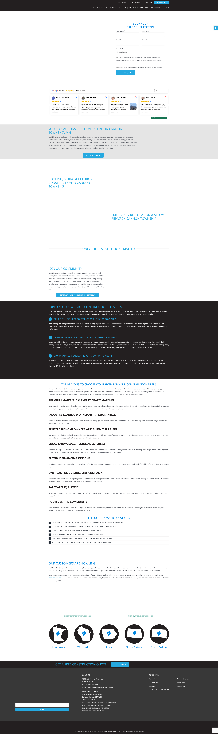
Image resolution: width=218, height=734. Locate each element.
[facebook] (109, 725)
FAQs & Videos (121, 2)
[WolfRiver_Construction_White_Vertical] (42, 688)
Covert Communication (139, 731)
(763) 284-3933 (93, 684)
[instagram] (115, 725)
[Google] (102, 725)
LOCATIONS (148, 2)
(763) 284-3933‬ (135, 2)
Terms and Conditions (111, 731)
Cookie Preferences (121, 731)
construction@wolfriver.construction (100, 687)
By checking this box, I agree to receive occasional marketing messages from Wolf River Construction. (140, 67)
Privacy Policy (104, 731)
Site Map (127, 731)
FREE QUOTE (161, 3)
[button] (168, 105)
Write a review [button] (160, 91)
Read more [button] (55, 112)
